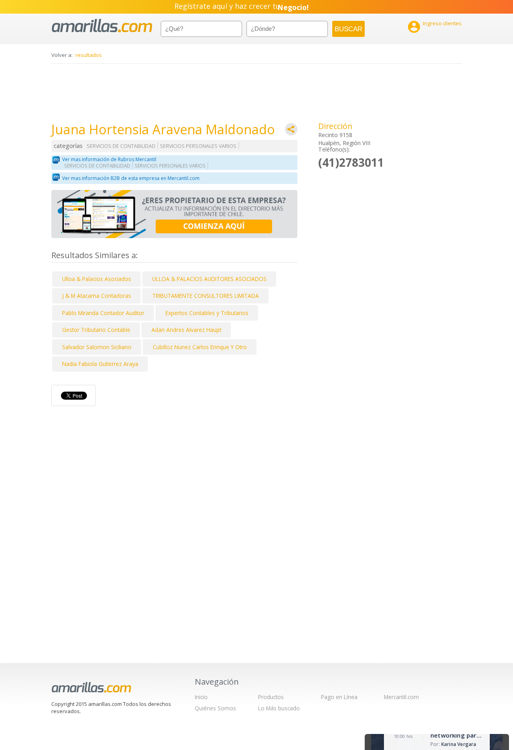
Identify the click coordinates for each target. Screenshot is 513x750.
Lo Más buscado (279, 708)
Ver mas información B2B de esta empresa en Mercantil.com (131, 178)
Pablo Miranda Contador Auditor (103, 313)
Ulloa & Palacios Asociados (96, 279)
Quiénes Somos (215, 708)
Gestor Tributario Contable (96, 330)
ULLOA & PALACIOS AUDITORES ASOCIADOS (209, 279)
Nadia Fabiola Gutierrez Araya (100, 364)
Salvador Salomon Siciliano (96, 347)
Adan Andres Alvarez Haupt (186, 330)
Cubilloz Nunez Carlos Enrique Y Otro (200, 347)
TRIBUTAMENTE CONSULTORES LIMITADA (205, 295)
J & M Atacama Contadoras (96, 295)
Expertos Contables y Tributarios (207, 313)
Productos (271, 697)
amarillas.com (102, 26)
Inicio (201, 697)
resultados (88, 55)
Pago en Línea (339, 697)
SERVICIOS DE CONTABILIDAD (121, 146)
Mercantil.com (401, 697)
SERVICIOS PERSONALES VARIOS (198, 146)
